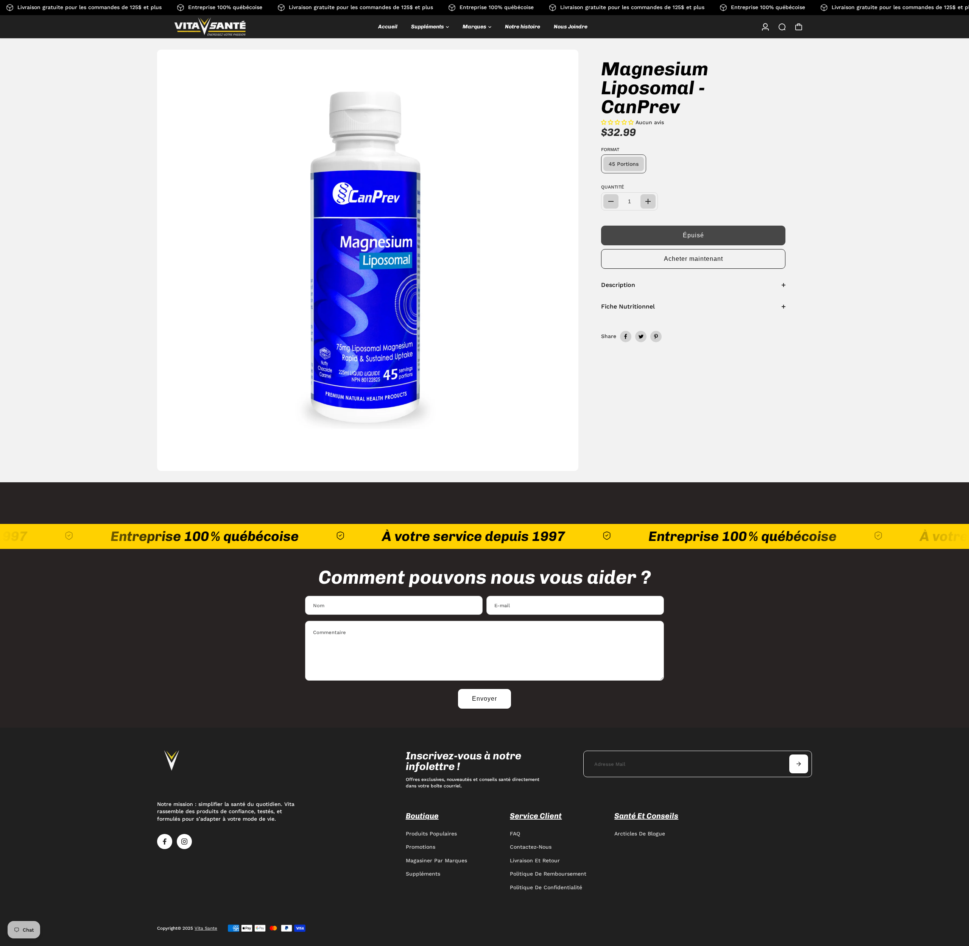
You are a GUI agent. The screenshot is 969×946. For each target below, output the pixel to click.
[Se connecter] (765, 26)
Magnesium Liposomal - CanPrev (654, 88)
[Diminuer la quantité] (610, 201)
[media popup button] (564, 462)
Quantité (612, 187)
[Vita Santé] (210, 26)
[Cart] (798, 26)
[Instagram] (184, 841)
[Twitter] (641, 336)
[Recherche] (782, 26)
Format (610, 149)
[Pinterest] (656, 336)
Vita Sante (206, 928)
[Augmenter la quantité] (648, 201)
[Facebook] (625, 336)
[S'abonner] (799, 764)
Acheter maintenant (693, 259)
